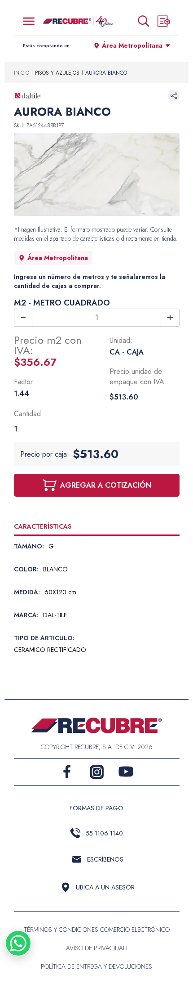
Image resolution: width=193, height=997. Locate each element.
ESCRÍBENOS (105, 859)
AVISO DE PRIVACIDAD (96, 947)
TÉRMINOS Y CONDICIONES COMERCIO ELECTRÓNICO (97, 929)
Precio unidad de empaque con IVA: (138, 376)
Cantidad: (28, 414)
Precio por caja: (44, 454)
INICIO (21, 73)
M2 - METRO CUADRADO (62, 303)
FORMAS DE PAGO (96, 808)
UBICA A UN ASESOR (105, 887)
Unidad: (121, 340)
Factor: (24, 382)
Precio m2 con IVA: (48, 345)
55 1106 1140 (104, 833)
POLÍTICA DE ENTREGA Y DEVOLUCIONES (96, 966)
